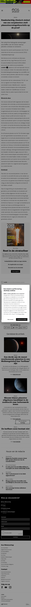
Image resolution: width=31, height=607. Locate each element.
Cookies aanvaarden (21, 319)
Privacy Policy (21, 314)
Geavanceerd (10, 319)
